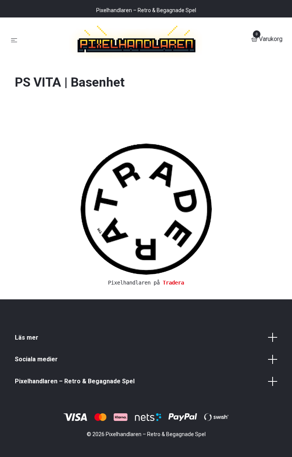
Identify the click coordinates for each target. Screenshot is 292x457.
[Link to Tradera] (146, 269)
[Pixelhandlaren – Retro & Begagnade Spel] (146, 69)
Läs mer (26, 398)
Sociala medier (36, 420)
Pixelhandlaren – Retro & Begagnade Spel (75, 441)
